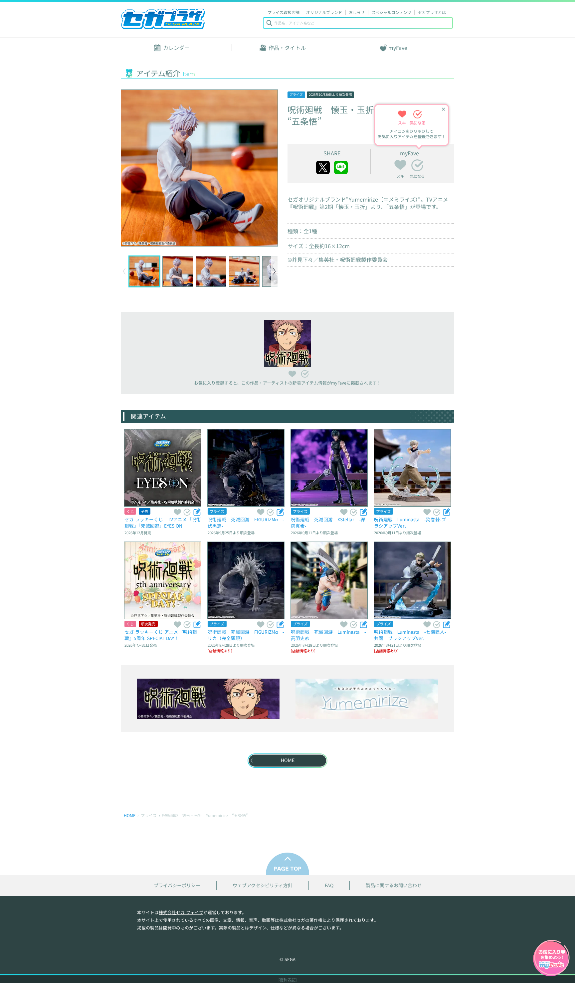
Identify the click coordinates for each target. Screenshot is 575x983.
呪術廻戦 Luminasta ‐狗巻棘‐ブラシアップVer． (410, 522)
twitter (323, 167)
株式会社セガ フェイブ (181, 912)
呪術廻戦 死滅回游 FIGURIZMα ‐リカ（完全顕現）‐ (246, 634)
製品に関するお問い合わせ (394, 885)
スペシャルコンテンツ (391, 12)
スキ (400, 164)
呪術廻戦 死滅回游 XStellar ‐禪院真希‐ (328, 522)
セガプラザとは (432, 12)
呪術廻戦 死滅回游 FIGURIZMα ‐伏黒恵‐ (246, 522)
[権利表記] (287, 980)
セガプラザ (163, 19)
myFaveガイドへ (551, 959)
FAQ (329, 885)
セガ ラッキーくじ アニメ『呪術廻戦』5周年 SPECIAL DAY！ (160, 634)
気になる (417, 165)
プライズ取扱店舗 (283, 12)
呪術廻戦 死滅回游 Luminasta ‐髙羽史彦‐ (328, 634)
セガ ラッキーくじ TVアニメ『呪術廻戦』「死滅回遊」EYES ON (162, 522)
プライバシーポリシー (177, 885)
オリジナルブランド (324, 12)
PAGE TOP (287, 864)
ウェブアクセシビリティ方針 (262, 885)
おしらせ (357, 12)
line (341, 167)
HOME (129, 815)
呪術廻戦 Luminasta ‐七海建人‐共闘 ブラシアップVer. (410, 634)
